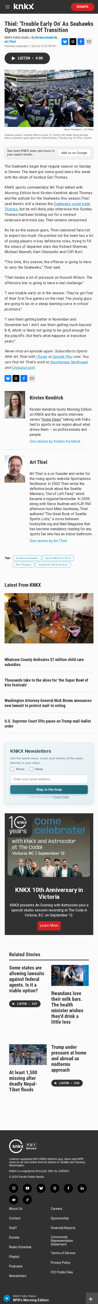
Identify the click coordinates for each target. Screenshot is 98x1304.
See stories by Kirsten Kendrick (55, 441)
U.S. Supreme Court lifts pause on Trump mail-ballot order (48, 723)
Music (20, 769)
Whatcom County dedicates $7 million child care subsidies (44, 662)
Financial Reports (63, 1228)
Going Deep (51, 419)
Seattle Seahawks (27, 558)
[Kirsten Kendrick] (15, 404)
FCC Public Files (62, 1272)
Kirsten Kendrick (46, 37)
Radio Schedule (20, 1247)
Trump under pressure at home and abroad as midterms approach (68, 1058)
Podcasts (16, 1266)
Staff (13, 1228)
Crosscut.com (23, 367)
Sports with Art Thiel (58, 558)
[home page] (23, 8)
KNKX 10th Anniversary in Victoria (49, 893)
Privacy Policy (61, 796)
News (39, 769)
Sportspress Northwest (69, 362)
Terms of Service (63, 1253)
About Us (15, 1208)
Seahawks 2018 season (53, 564)
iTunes (41, 356)
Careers (56, 1208)
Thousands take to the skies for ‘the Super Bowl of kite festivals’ (46, 683)
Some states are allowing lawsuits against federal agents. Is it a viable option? (26, 979)
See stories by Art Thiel (48, 541)
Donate (83, 6)
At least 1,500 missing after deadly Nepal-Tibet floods (23, 1081)
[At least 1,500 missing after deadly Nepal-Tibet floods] (28, 1054)
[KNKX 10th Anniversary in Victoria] (49, 846)
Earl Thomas (23, 564)
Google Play (61, 356)
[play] (7, 1298)
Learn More (49, 925)
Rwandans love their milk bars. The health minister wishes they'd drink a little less (67, 1008)
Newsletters (17, 1276)
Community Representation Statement (62, 1240)
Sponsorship (60, 1218)
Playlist (14, 1256)
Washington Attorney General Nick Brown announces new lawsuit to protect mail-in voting (48, 703)
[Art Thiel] (15, 469)
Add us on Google (74, 153)
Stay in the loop (49, 789)
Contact (15, 1218)
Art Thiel (10, 41)
